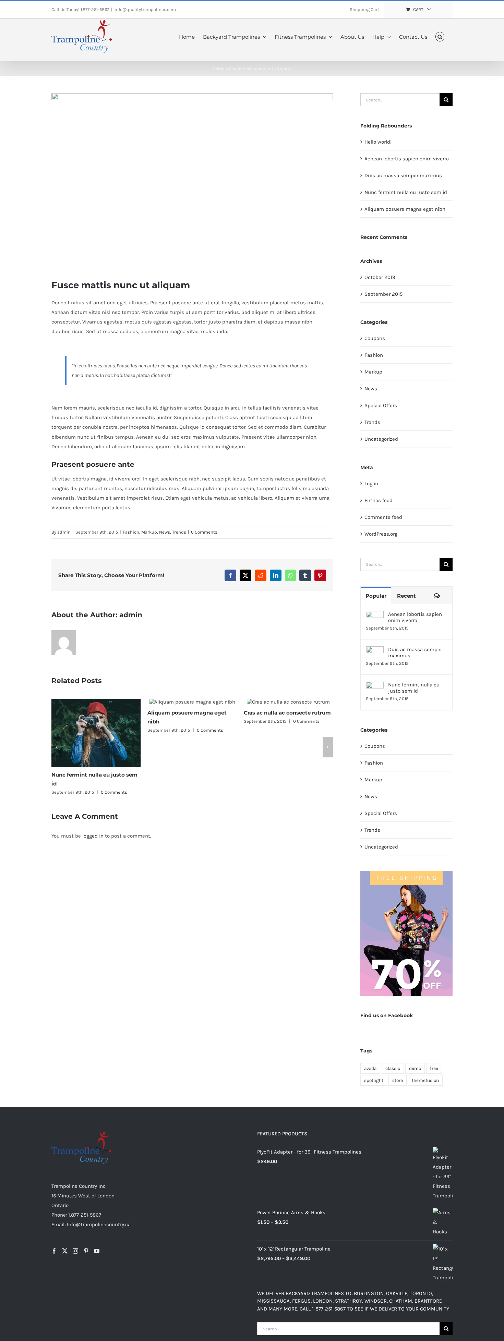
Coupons (374, 338)
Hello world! (378, 142)
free (434, 1068)
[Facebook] (54, 1251)
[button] (440, 36)
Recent (406, 596)
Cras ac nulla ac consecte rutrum (226, 712)
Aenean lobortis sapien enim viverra (406, 159)
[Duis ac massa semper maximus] (375, 651)
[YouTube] (96, 1251)
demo (415, 1068)
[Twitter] (65, 1251)
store (397, 1080)
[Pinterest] (86, 1251)
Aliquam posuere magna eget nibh (404, 209)
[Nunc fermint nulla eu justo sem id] (375, 686)
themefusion (425, 1080)
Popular (375, 596)
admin (64, 532)
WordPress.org (380, 534)
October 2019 (379, 277)
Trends (179, 532)
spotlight (373, 1080)
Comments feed (383, 517)
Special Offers (380, 405)
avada (370, 1068)
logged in (93, 836)
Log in (371, 483)
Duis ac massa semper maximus (403, 175)
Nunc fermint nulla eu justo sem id (405, 192)
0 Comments (204, 532)
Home (219, 68)
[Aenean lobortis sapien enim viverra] (375, 616)
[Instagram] (75, 1251)
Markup (149, 532)
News (164, 532)
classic (392, 1068)
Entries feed (378, 500)
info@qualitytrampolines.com (145, 9)
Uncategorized (381, 439)
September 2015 (383, 294)
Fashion (131, 532)
